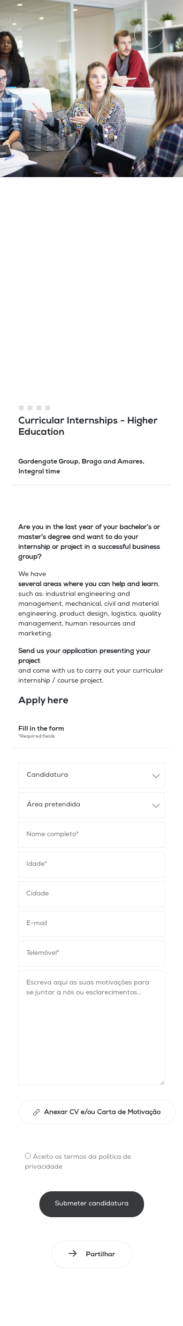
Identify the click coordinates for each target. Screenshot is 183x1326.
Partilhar (100, 1255)
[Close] (149, 34)
